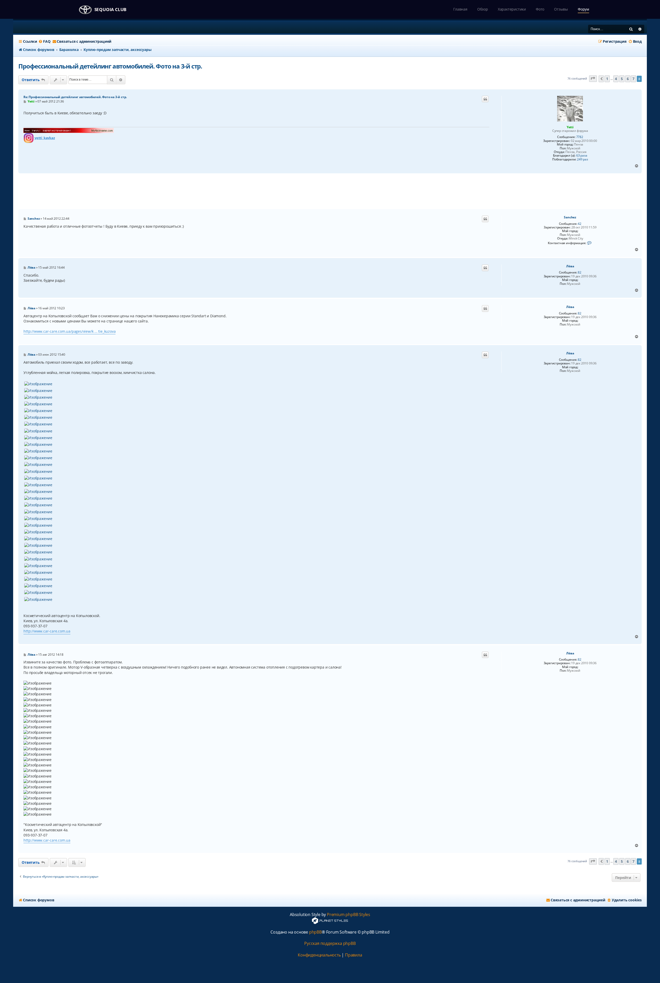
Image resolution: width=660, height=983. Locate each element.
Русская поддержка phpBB (330, 943)
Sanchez (570, 217)
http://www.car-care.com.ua (46, 631)
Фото (540, 9)
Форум (583, 9)
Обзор (482, 9)
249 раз (582, 159)
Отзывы (561, 9)
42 (579, 224)
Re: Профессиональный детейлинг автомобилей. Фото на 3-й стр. (75, 97)
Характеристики (512, 9)
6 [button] (628, 78)
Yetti (570, 127)
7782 (579, 137)
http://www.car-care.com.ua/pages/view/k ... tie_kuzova (69, 331)
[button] (593, 78)
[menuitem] (44, 41)
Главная (460, 9)
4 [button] (616, 78)
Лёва (570, 266)
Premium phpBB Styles (348, 914)
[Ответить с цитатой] (485, 99)
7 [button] (633, 78)
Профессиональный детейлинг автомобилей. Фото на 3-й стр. (110, 66)
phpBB (315, 932)
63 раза (581, 155)
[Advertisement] (330, 191)
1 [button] (607, 78)
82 (579, 272)
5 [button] (622, 78)
